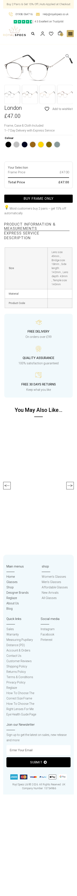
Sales (10, 629)
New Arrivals (50, 592)
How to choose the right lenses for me (20, 706)
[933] (38, 68)
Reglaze (11, 598)
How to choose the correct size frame (20, 695)
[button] (33, 34)
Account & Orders (18, 650)
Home (10, 576)
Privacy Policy (15, 682)
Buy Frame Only (38, 199)
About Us (12, 603)
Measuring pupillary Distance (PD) (19, 642)
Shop (10, 587)
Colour (9, 138)
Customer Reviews (19, 661)
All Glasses (49, 598)
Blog (9, 608)
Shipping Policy (16, 666)
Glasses (12, 582)
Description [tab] (17, 238)
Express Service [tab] (21, 233)
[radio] (8, 144)
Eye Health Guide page (21, 714)
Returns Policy (16, 671)
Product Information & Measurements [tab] (29, 226)
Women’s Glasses (54, 576)
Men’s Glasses (51, 582)
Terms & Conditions (19, 677)
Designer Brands (17, 592)
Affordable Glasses (55, 587)
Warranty (12, 634)
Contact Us (13, 655)
